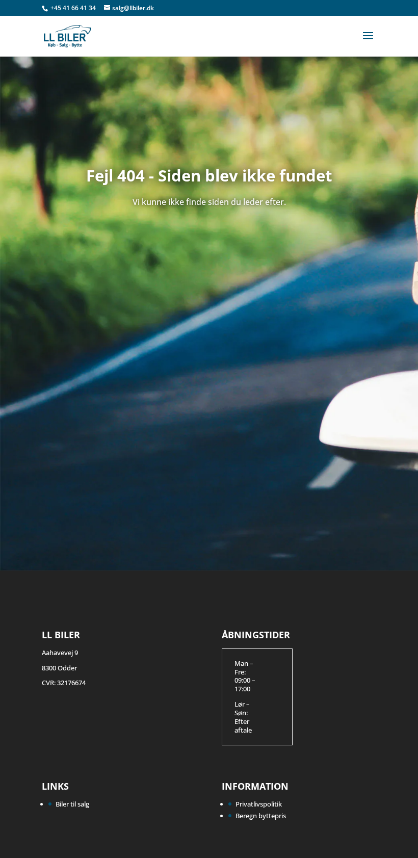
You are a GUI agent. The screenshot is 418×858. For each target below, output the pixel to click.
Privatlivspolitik (259, 804)
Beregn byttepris (261, 815)
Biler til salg (72, 804)
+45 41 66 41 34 (73, 8)
